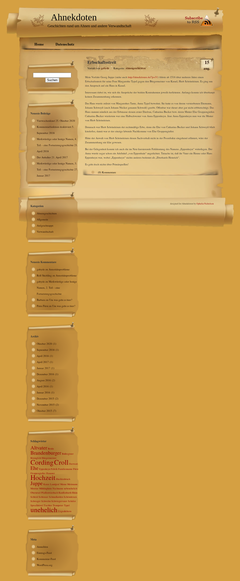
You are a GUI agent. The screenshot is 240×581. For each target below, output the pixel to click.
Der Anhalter (44, 157)
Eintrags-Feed (44, 553)
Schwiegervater (59, 501)
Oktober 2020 (44, 343)
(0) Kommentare (107, 172)
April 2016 (43, 386)
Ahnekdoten (74, 17)
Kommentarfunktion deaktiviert (54, 126)
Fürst (75, 469)
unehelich (43, 509)
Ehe (34, 467)
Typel (67, 505)
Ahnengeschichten (47, 213)
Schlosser (43, 496)
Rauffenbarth (65, 492)
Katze (46, 484)
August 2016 (44, 380)
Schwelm (46, 501)
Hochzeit (42, 477)
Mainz (63, 484)
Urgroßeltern (64, 511)
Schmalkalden (56, 496)
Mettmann (72, 484)
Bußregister (68, 453)
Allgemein (42, 219)
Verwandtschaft (45, 231)
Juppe (36, 483)
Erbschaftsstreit (101, 62)
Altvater (38, 447)
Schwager (35, 501)
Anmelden (42, 546)
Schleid (34, 496)
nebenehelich (70, 488)
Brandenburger (45, 452)
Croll (61, 462)
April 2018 (43, 356)
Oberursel (35, 492)
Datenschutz (65, 44)
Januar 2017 (43, 368)
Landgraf (55, 484)
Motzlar (34, 488)
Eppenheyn (44, 469)
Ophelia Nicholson (205, 203)
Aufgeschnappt (45, 225)
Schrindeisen (70, 496)
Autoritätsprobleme (59, 269)
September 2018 (46, 349)
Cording (41, 462)
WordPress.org (44, 565)
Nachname (57, 488)
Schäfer (72, 501)
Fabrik (54, 469)
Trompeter (58, 505)
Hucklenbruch (63, 479)
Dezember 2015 (45, 398)
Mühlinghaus (45, 488)
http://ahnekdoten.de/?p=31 (143, 77)
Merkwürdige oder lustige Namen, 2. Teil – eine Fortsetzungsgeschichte (57, 287)
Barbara (41, 300)
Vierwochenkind (46, 120)
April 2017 (43, 362)
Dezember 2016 (45, 374)
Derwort (73, 463)
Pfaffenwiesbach (49, 492)
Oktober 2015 (44, 410)
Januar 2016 (43, 392)
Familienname (65, 469)
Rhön (74, 492)
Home (39, 44)
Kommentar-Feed (46, 559)
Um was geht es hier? (60, 300)
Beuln (51, 448)
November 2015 (46, 404)
